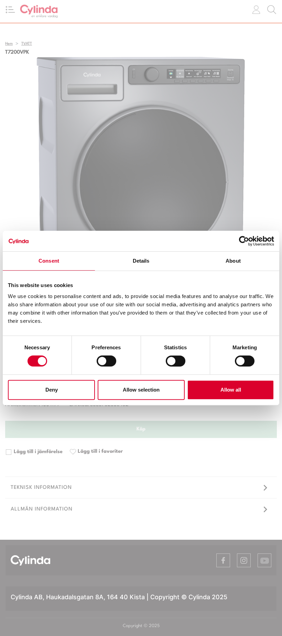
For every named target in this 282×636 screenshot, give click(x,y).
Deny (51, 390)
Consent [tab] (49, 261)
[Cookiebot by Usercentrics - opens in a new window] (244, 241)
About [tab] (233, 261)
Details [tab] (141, 261)
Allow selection (141, 390)
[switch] (106, 360)
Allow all (230, 390)
